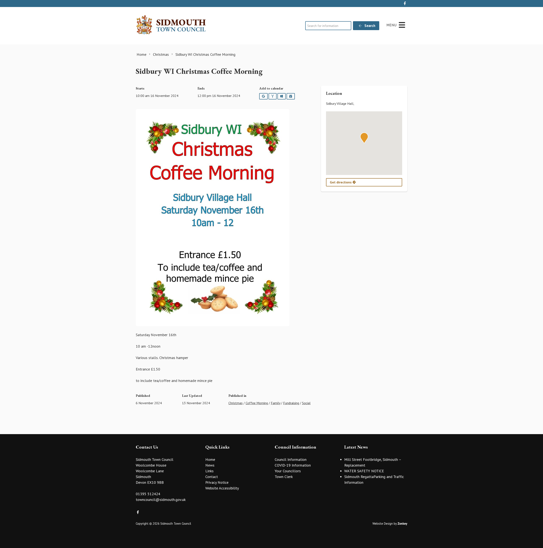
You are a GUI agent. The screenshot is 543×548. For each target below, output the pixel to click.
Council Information (290, 459)
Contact (211, 476)
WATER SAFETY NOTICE (364, 470)
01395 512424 (148, 493)
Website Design (382, 523)
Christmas (235, 403)
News (209, 465)
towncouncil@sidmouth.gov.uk (161, 499)
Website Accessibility (222, 488)
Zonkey (402, 523)
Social (306, 403)
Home (210, 459)
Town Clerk (284, 476)
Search (369, 25)
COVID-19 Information (293, 465)
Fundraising (291, 403)
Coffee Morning (257, 403)
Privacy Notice (216, 482)
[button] (364, 138)
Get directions (341, 182)
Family (275, 403)
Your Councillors (288, 470)
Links (209, 470)
